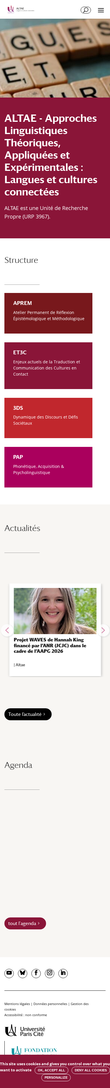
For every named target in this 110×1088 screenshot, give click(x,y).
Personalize (56, 1077)
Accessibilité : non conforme (25, 1015)
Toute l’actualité (25, 714)
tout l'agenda (22, 923)
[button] (7, 630)
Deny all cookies (91, 1070)
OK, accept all (51, 1070)
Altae (20, 664)
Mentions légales (17, 1004)
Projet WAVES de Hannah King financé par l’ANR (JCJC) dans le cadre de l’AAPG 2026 (50, 645)
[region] (55, 630)
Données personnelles (50, 1004)
